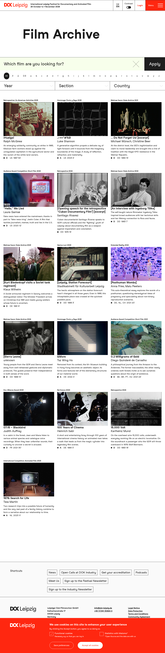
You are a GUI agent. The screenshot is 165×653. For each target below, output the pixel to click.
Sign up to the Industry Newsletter (70, 589)
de (117, 4)
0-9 (24, 76)
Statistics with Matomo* (116, 633)
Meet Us (54, 580)
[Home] (13, 5)
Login (140, 5)
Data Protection (135, 611)
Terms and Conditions (138, 614)
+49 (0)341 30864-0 (103, 611)
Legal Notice (134, 608)
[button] (136, 64)
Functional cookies (63, 633)
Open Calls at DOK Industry (78, 572)
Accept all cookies (90, 645)
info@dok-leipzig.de (103, 608)
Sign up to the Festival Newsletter (85, 580)
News (52, 572)
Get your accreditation (115, 572)
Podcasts (141, 572)
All (6, 76)
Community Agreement (139, 617)
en (117, 6)
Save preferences (61, 645)
